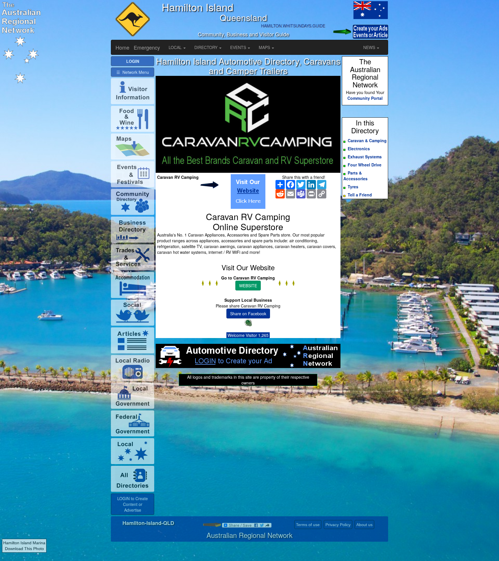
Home (122, 47)
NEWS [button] (369, 47)
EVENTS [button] (238, 47)
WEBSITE (248, 285)
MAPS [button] (265, 47)
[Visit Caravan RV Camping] (248, 191)
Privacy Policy (338, 524)
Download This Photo (24, 548)
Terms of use (308, 524)
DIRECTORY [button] (206, 47)
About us (364, 524)
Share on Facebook (248, 313)
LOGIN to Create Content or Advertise (132, 504)
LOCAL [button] (176, 47)
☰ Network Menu (132, 72)
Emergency (147, 47)
